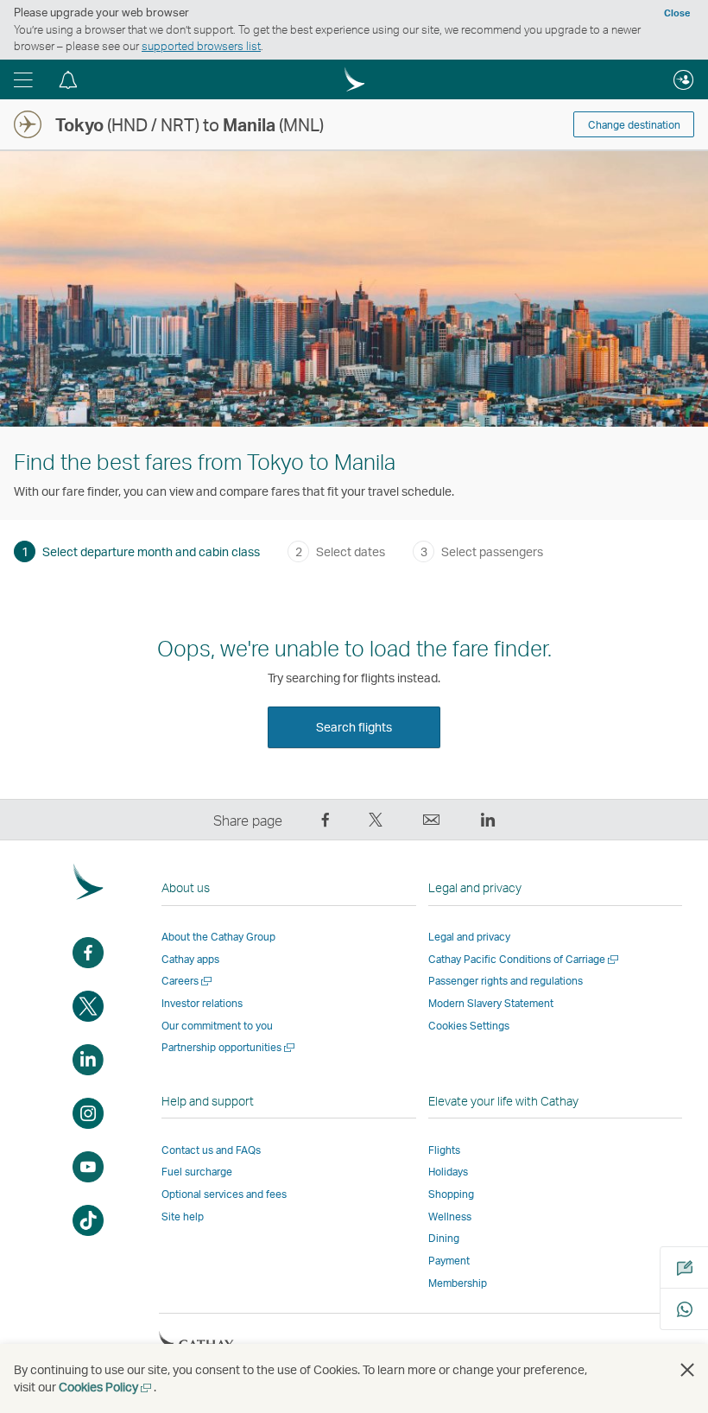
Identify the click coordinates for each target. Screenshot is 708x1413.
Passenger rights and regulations (505, 980)
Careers (187, 980)
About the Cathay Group (218, 936)
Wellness (449, 1216)
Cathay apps (190, 959)
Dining (443, 1238)
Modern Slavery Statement (490, 1003)
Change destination (634, 124)
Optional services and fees (224, 1194)
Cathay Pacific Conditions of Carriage (524, 959)
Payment (449, 1260)
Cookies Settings (468, 1026)
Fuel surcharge (196, 1171)
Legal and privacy (469, 936)
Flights (444, 1150)
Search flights (354, 726)
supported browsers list (201, 46)
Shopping (451, 1194)
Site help (182, 1216)
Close (677, 13)
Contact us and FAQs (211, 1150)
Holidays (448, 1171)
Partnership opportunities (229, 1047)
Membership (457, 1283)
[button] (23, 79)
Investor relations (202, 1003)
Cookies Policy (106, 1386)
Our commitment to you (217, 1025)
